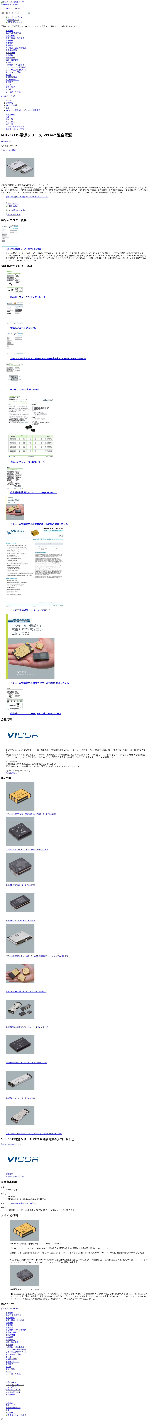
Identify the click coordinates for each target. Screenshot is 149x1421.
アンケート (10, 1413)
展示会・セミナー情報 (15, 129)
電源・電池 (11, 197)
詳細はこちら (11, 773)
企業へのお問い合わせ (15, 1176)
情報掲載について (13, 1390)
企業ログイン (11, 1405)
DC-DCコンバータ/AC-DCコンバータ (32, 197)
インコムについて (13, 1392)
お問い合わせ (11, 1382)
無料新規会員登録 (13, 1408)
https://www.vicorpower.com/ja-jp (23, 1203)
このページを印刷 (8, 150)
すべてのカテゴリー (9, 96)
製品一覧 (9, 119)
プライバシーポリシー (15, 1385)
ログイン (9, 1403)
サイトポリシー (12, 1387)
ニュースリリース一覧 (15, 126)
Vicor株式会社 (6, 141)
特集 (7, 1410)
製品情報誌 (10, 1394)
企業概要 (9, 1174)
